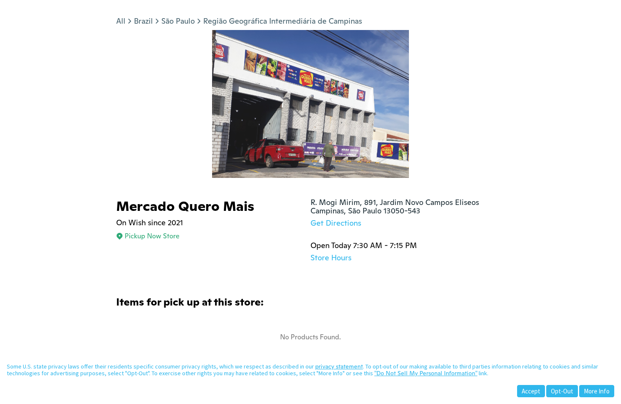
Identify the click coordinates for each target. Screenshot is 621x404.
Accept (531, 391)
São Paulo (178, 21)
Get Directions (335, 223)
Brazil (143, 21)
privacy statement (339, 366)
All (120, 21)
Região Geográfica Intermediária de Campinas (282, 21)
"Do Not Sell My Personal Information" (425, 373)
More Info (597, 391)
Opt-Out (562, 391)
